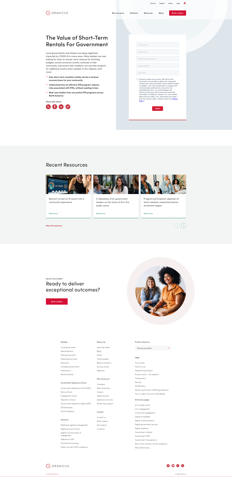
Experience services (105, 399)
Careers (153, 3)
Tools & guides (103, 359)
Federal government (69, 359)
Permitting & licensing (69, 443)
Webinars (101, 370)
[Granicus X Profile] (182, 466)
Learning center (103, 347)
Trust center (140, 362)
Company (101, 384)
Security (138, 382)
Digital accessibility (142, 416)
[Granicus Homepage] (57, 13)
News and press (103, 388)
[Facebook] (54, 106)
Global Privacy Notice (143, 370)
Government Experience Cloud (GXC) (76, 388)
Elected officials (67, 374)
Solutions (134, 13)
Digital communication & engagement (71, 434)
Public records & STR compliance (74, 447)
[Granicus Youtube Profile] (172, 466)
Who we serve (118, 13)
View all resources (54, 225)
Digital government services (146, 424)
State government (68, 355)
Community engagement (145, 412)
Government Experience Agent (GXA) (76, 403)
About (161, 13)
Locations (101, 428)
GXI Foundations (67, 411)
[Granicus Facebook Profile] (168, 466)
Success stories (103, 366)
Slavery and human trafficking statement (152, 390)
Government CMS (142, 436)
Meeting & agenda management (74, 425)
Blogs (99, 351)
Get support (102, 425)
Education (65, 362)
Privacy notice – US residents (147, 374)
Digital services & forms (70, 428)
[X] (48, 106)
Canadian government (70, 366)
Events (99, 355)
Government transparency (146, 440)
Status (170, 3)
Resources (148, 13)
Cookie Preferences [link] (52, 474)
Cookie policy (140, 378)
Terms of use (140, 366)
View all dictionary (142, 447)
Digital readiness (141, 428)
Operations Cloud (68, 399)
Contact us (101, 417)
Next (183, 225)
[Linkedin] (61, 106)
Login (178, 3)
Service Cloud (66, 392)
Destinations (66, 370)
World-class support (105, 403)
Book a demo (177, 13)
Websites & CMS (67, 439)
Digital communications (144, 420)
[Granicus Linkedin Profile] (177, 466)
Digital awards (103, 395)
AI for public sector (142, 405)
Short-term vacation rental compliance (151, 443)
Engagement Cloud (69, 395)
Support (162, 3)
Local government (68, 347)
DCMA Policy (140, 386)
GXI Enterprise (66, 407)
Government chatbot (143, 432)
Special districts (67, 351)
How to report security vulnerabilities (150, 393)
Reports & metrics (104, 362)
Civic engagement (142, 409)
